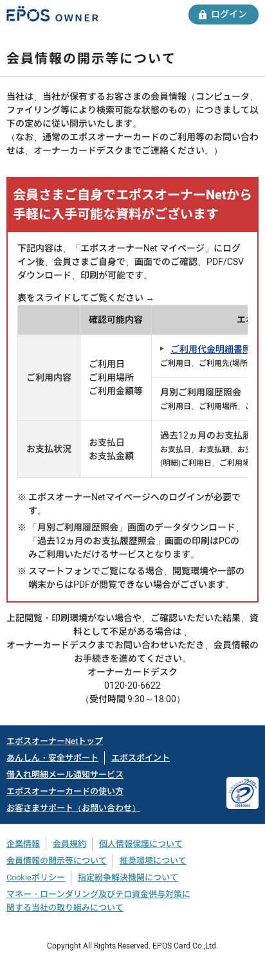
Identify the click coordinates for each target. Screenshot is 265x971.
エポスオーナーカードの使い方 (64, 791)
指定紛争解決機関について (128, 877)
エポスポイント (140, 758)
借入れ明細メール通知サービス (64, 774)
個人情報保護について (141, 844)
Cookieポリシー (35, 877)
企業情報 (23, 844)
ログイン (229, 14)
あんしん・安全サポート (52, 758)
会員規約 (69, 844)
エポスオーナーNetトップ (54, 741)
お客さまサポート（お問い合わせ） (73, 808)
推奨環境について (153, 861)
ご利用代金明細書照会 (215, 349)
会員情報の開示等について (56, 861)
